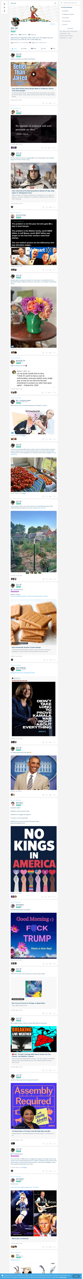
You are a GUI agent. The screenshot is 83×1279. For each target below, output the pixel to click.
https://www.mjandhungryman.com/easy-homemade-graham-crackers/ (29, 596)
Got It (76, 1276)
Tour (61, 31)
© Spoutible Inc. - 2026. (66, 38)
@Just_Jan (14, 30)
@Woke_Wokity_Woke (22, 401)
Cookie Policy (63, 33)
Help (69, 33)
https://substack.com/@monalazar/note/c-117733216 (24, 1187)
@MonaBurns (19, 804)
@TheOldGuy (19, 906)
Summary (13, 31)
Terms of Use (66, 31)
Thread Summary (15, 591)
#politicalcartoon (15, 1260)
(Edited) (24, 435)
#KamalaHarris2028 (29, 673)
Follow (52, 24)
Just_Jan (13, 3)
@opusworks (19, 1256)
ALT (12, 346)
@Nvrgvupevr (19, 362)
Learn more (62, 1277)
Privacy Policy (73, 31)
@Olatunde (19, 112)
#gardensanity (42, 508)
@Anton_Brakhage (21, 669)
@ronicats (18, 216)
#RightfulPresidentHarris (17, 673)
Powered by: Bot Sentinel (66, 35)
